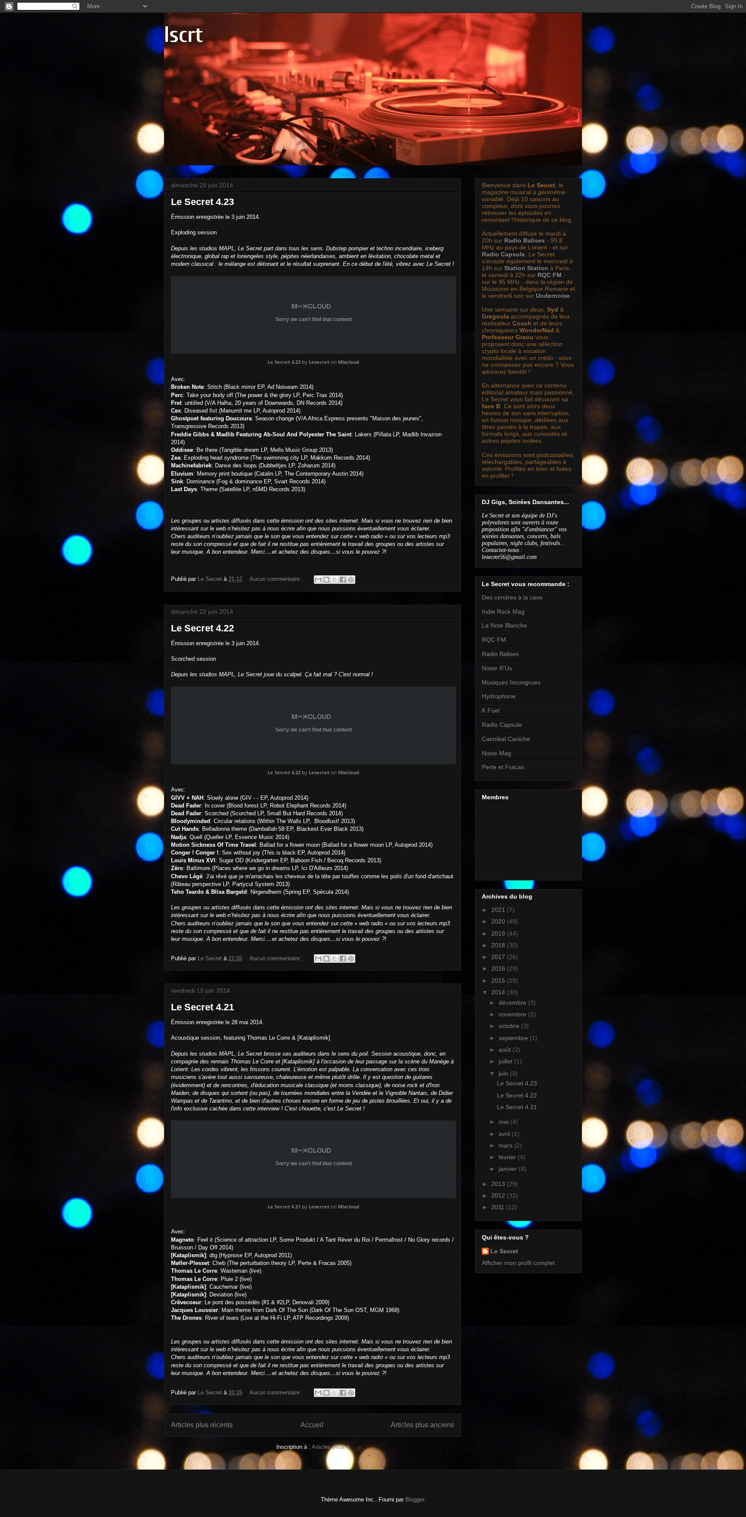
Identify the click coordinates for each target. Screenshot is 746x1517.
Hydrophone (498, 696)
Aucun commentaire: (276, 579)
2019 (499, 933)
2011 (498, 1207)
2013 (499, 1183)
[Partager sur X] (334, 579)
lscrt (183, 34)
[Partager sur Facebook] (342, 579)
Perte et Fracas (503, 766)
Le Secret (504, 1251)
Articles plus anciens (422, 1425)
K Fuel (490, 710)
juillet (506, 1061)
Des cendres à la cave (512, 597)
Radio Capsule (503, 254)
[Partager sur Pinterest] (351, 579)
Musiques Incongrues (511, 682)
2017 (499, 956)
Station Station (526, 268)
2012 (499, 1195)
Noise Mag (496, 753)
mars (506, 1145)
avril (505, 1133)
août (505, 1049)
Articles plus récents (202, 1425)
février (508, 1157)
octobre (510, 1025)
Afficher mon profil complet (518, 1262)
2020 (499, 921)
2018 (499, 945)
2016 (499, 968)
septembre (514, 1037)
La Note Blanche (504, 625)
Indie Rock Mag (503, 611)
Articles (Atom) (330, 1447)
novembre (513, 1014)
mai (504, 1121)
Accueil (311, 1425)
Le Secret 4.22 (202, 628)
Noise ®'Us (497, 668)
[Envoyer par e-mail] (318, 579)
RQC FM (549, 274)
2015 (499, 980)
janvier (508, 1168)
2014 (499, 992)
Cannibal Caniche (506, 738)
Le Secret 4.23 (202, 201)
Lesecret (319, 362)
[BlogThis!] (326, 579)
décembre (513, 1002)
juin (504, 1073)
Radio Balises (524, 240)
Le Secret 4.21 (202, 1007)
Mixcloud (348, 362)
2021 (499, 909)
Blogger (414, 1499)
